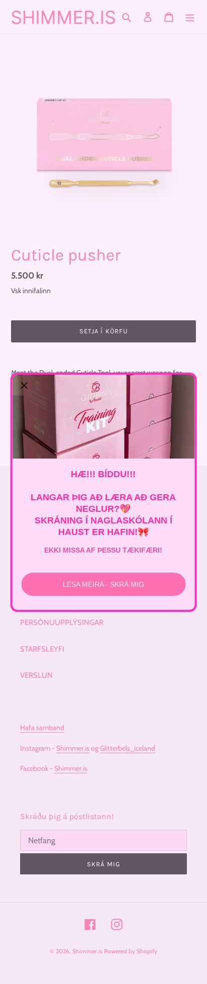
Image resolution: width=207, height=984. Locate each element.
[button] (24, 386)
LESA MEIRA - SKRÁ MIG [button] (103, 584)
